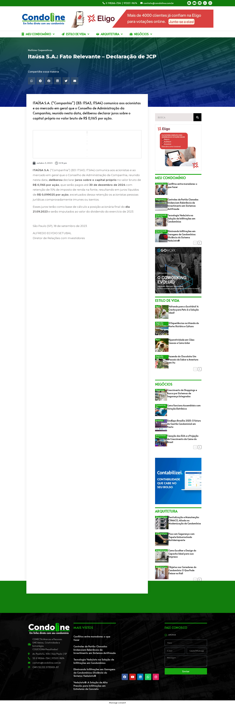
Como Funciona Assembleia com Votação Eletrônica (184, 407)
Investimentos (161, 436)
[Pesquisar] (197, 117)
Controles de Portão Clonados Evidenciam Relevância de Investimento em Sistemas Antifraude (183, 204)
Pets (158, 306)
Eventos (159, 420)
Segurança (161, 199)
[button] (31, 80)
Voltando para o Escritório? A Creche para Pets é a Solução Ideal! (183, 309)
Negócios (160, 390)
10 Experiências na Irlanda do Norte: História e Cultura (183, 325)
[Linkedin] (200, 3)
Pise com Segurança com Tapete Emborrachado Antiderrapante (181, 537)
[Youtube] (194, 3)
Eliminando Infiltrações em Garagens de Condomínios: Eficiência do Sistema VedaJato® (182, 236)
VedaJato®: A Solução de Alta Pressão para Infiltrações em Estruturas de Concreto (91, 685)
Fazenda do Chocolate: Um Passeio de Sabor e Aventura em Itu (183, 359)
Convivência (161, 184)
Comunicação (161, 406)
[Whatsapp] (205, 3)
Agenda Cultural (159, 324)
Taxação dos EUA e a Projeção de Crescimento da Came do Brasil (182, 439)
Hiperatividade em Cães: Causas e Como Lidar (181, 341)
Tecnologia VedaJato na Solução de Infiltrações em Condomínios (181, 218)
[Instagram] (210, 3)
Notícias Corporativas (40, 50)
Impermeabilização (161, 216)
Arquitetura (161, 517)
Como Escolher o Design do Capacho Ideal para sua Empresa (182, 553)
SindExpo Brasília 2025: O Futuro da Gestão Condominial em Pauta (184, 423)
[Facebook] (189, 3)
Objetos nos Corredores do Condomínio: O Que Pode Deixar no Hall (182, 570)
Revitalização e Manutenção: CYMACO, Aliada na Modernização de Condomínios (184, 520)
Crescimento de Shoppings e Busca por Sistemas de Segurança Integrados (182, 393)
